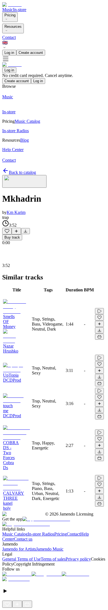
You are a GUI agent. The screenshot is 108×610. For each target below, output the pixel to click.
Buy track (12, 237)
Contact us (23, 539)
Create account (31, 53)
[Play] (24, 181)
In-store (19, 9)
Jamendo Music (49, 549)
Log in (9, 53)
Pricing (10, 15)
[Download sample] (25, 231)
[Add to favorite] (7, 231)
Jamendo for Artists (19, 549)
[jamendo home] (12, 4)
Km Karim (16, 212)
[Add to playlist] (16, 231)
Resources (13, 26)
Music (7, 9)
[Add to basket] (99, 337)
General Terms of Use (21, 559)
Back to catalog (22, 172)
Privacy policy (78, 559)
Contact (9, 37)
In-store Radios (41, 534)
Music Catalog (15, 534)
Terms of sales (53, 559)
